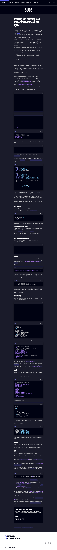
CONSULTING (22, 2)
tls (22, 527)
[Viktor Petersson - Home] (4, 3)
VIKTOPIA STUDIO (36, 2)
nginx (20, 527)
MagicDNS (17, 59)
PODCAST (27, 2)
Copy (41, 114)
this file (28, 524)
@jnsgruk (15, 43)
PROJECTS (17, 2)
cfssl (17, 68)
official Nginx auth (23, 196)
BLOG (31, 2)
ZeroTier (22, 39)
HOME (10, 2)
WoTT (18, 33)
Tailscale (34, 42)
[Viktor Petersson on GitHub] (53, 2)
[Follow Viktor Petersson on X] (51, 2)
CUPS (19, 453)
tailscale (15, 527)
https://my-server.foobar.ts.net (29, 193)
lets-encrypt (27, 527)
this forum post (31, 229)
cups (32, 527)
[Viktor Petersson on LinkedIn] (55, 2)
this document (39, 275)
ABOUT (13, 2)
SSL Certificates (18, 60)
